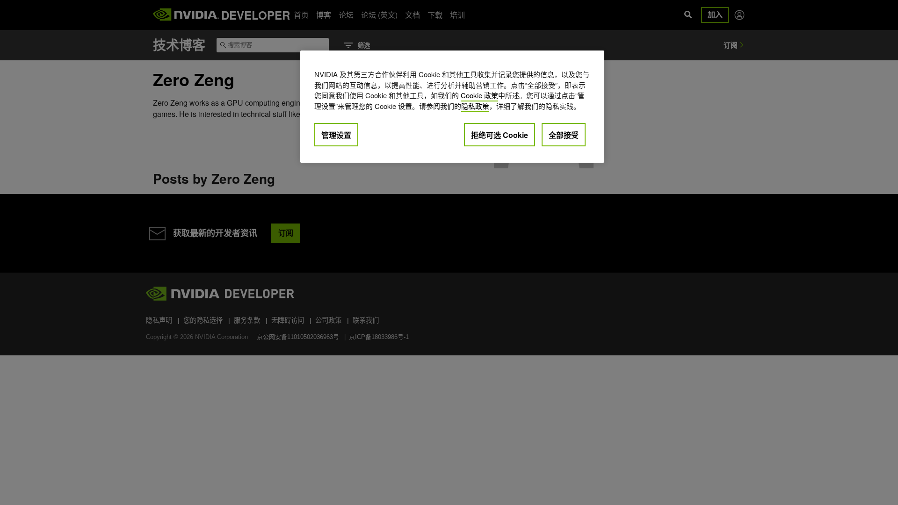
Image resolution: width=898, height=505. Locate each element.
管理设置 (336, 135)
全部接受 (564, 135)
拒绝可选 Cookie (499, 135)
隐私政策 (475, 106)
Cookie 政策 (479, 95)
